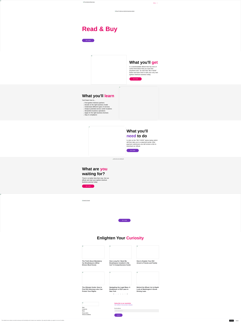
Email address (117, 308)
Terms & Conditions (86, 314)
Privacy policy (85, 312)
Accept (231, 320)
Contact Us (84, 309)
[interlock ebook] (101, 213)
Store (83, 307)
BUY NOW (88, 40)
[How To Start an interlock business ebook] (137, 25)
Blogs (83, 310)
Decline (237, 320)
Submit (118, 315)
